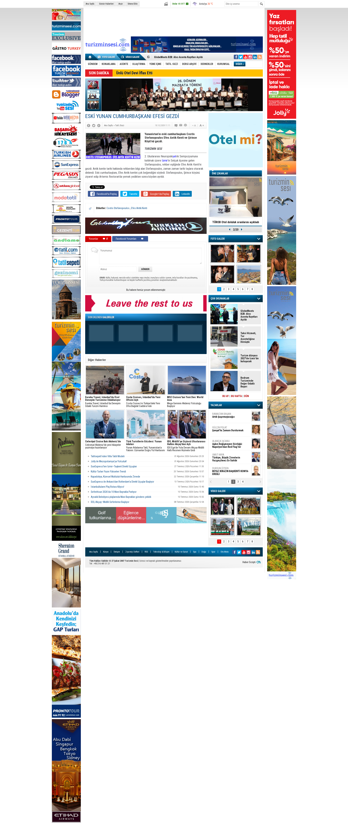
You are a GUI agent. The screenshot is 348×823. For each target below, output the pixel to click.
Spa (194, 552)
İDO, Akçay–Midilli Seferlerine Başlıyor (110, 502)
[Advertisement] (174, 21)
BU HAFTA (236, 396)
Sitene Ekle (132, 4)
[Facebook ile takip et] (236, 57)
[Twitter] (93, 125)
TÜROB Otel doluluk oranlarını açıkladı (235, 222)
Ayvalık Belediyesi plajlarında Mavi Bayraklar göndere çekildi (121, 496)
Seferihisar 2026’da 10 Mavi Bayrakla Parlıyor (113, 491)
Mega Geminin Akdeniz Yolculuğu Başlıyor (185, 402)
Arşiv (121, 4)
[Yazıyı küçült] (194, 125)
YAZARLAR (216, 405)
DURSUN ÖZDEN (230, 471)
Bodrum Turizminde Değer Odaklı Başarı (176, 57)
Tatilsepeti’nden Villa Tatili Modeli (108, 456)
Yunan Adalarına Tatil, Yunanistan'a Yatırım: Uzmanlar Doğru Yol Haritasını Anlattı (145, 446)
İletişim (117, 552)
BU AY (225, 396)
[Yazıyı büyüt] (202, 125)
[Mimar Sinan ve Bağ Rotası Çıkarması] (222, 506)
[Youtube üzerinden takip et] (245, 57)
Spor (213, 552)
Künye (105, 552)
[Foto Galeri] (107, 57)
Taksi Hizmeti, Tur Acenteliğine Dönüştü (248, 337)
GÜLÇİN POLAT (227, 429)
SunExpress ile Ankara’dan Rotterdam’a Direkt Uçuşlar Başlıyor (122, 481)
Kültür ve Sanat (181, 552)
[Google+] (98, 125)
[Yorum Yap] (176, 125)
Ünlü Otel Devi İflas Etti (134, 73)
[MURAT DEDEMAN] (222, 274)
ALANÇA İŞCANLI (227, 444)
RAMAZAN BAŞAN (223, 415)
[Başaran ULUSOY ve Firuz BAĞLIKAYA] (222, 253)
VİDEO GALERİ (218, 491)
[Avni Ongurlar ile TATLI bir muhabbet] (249, 253)
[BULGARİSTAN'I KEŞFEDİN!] (222, 526)
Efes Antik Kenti (139, 208)
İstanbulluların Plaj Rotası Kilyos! (107, 486)
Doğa (204, 552)
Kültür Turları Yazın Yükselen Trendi (108, 471)
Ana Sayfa (90, 4)
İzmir (165, 160)
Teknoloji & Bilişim (161, 552)
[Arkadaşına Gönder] (181, 125)
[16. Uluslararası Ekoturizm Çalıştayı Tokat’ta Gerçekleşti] (249, 506)
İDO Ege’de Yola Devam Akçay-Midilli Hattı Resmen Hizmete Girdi (186, 446)
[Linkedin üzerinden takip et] (255, 57)
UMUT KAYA (226, 457)
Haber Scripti (249, 562)
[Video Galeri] (130, 57)
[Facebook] (88, 125)
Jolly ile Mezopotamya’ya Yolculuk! (109, 461)
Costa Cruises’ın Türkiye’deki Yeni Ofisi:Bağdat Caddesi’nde (143, 402)
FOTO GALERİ (218, 238)
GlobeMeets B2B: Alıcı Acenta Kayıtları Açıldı (249, 315)
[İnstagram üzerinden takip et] (250, 57)
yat (174, 156)
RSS (146, 552)
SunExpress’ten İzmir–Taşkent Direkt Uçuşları (114, 466)
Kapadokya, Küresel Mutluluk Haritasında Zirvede (115, 476)
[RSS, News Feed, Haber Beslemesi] (259, 57)
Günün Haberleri (106, 4)
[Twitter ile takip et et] (241, 57)
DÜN (246, 396)
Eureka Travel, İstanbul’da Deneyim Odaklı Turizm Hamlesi (103, 402)
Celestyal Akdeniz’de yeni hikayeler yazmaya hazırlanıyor (103, 444)
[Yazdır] (185, 125)
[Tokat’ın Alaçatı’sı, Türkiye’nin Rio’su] (249, 526)
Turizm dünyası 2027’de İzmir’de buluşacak (250, 358)
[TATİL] (249, 274)
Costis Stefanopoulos (118, 208)
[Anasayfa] (90, 57)
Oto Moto (225, 552)
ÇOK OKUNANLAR (220, 298)
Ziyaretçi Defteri (132, 552)
